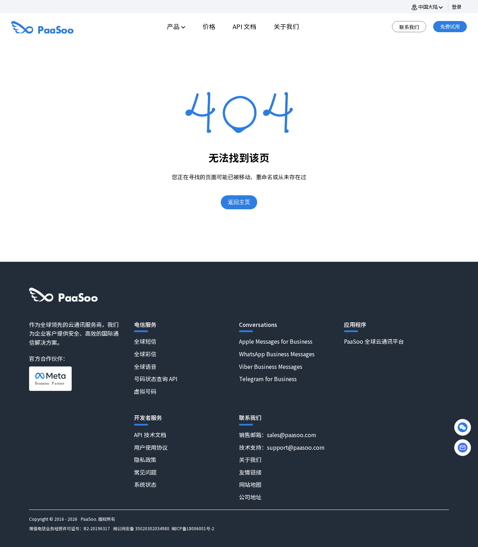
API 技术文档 (150, 434)
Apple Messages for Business (275, 341)
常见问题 (145, 472)
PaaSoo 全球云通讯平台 (374, 341)
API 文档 (244, 26)
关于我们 (286, 26)
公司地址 (250, 497)
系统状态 (145, 484)
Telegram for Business (268, 378)
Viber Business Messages (270, 366)
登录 (457, 6)
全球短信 (145, 341)
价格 (209, 26)
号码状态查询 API (155, 378)
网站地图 (250, 484)
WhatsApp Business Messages (277, 354)
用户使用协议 (151, 447)
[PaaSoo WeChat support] (462, 427)
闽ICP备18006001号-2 (192, 528)
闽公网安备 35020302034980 (141, 528)
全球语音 (145, 366)
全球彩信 (145, 354)
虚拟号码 (145, 391)
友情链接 (250, 472)
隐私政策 (145, 459)
